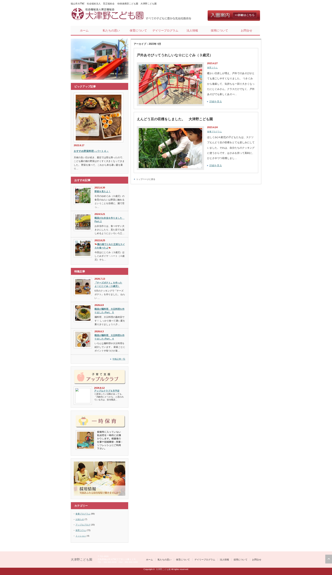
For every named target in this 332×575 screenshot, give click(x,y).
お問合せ (246, 30)
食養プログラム (214, 131)
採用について (219, 30)
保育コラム (212, 67)
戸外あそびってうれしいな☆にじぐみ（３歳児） (175, 55)
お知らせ (80, 519)
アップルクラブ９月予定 (107, 390)
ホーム (84, 30)
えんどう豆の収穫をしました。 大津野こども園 (175, 119)
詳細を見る (215, 101)
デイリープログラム (165, 30)
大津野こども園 (81, 559)
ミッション (81, 536)
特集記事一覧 (119, 359)
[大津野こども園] (108, 19)
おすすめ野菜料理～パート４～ (91, 151)
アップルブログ (83, 525)
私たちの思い (111, 30)
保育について (138, 30)
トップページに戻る (145, 179)
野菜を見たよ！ (103, 191)
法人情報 (192, 30)
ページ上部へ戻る (328, 559)
